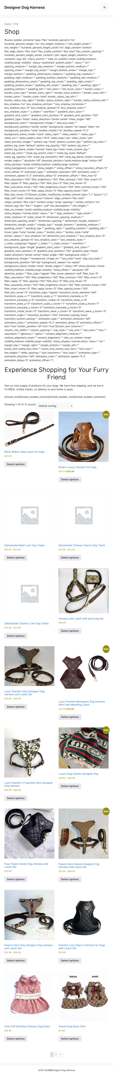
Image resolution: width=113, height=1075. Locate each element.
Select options (16, 464)
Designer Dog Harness (24, 7)
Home (7, 23)
